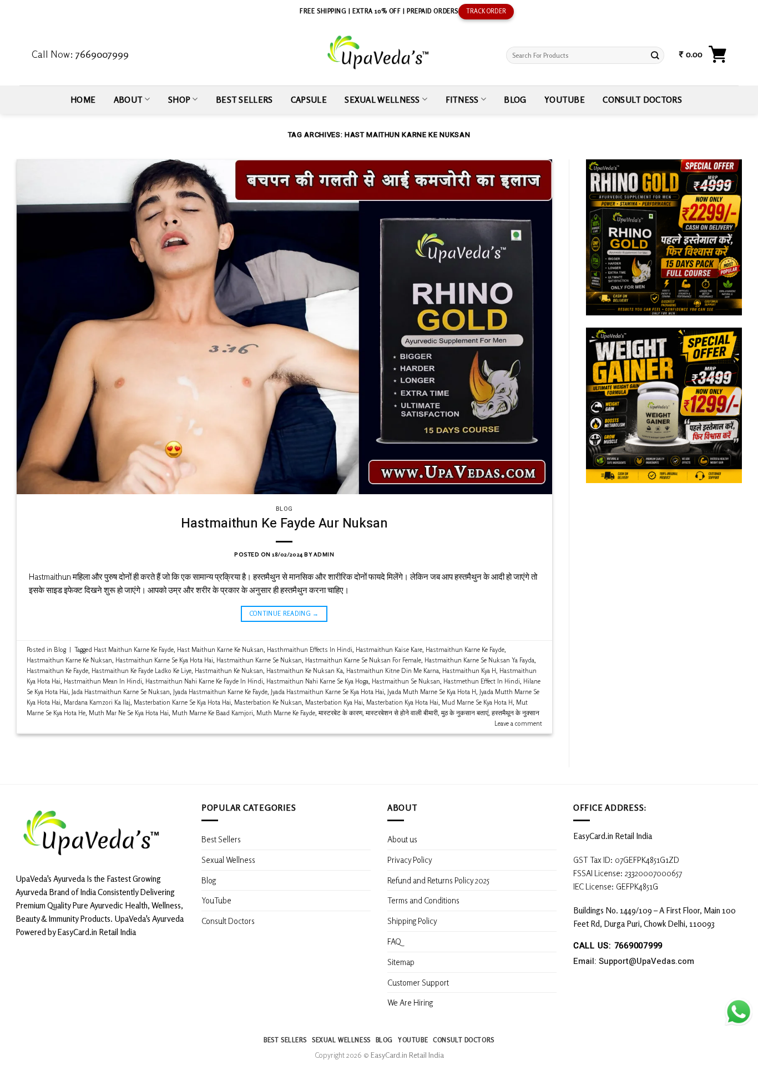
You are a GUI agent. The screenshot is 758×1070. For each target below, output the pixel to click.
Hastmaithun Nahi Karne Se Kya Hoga (317, 681)
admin (324, 554)
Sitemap (401, 962)
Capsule (309, 99)
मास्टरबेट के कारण (340, 713)
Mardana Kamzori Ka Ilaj (97, 702)
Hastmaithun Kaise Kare (389, 649)
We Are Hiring (410, 1002)
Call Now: (80, 54)
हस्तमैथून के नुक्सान (515, 713)
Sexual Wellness (382, 99)
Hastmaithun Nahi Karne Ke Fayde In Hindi (204, 681)
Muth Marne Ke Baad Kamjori (212, 713)
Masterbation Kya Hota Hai (402, 702)
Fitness (462, 99)
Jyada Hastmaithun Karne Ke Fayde (220, 691)
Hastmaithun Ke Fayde (57, 670)
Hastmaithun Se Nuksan (406, 681)
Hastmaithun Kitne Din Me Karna (392, 670)
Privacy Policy (409, 860)
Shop (179, 99)
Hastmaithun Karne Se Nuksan (259, 660)
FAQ (394, 941)
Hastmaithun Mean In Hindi (103, 681)
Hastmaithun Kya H (469, 670)
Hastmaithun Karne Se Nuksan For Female (363, 660)
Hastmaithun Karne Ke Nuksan (69, 660)
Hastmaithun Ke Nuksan (229, 670)
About (128, 99)
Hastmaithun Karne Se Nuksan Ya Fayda (479, 660)
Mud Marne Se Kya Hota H (477, 702)
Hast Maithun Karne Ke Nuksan (220, 649)
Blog (515, 99)
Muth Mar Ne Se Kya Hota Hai (129, 713)
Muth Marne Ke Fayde (285, 713)
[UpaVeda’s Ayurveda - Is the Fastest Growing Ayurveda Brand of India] (378, 52)
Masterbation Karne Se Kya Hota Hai (182, 702)
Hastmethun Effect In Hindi (481, 681)
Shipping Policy (413, 921)
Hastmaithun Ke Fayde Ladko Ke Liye (141, 670)
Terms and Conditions (423, 900)
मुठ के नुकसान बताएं (464, 713)
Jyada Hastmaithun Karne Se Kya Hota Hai (327, 691)
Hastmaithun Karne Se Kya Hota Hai (164, 660)
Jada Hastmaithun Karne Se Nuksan (121, 691)
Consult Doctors (642, 99)
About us (402, 839)
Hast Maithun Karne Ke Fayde (134, 649)
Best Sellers (244, 99)
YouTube (564, 99)
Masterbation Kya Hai (334, 702)
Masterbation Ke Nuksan (268, 702)
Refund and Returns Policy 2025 (438, 880)
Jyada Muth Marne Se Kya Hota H (431, 691)
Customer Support (418, 982)
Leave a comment (518, 723)
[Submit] (655, 55)
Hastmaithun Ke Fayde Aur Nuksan (284, 523)
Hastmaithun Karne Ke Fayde (465, 649)
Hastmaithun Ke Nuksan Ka (304, 670)
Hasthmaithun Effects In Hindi (309, 649)
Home (82, 99)
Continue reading (284, 613)
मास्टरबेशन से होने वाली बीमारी (402, 713)
